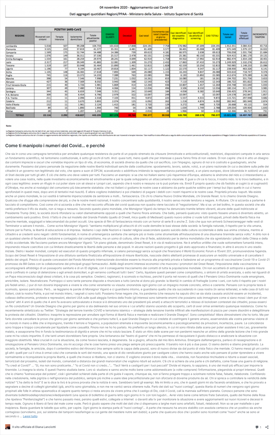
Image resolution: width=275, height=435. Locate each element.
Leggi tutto (30, 416)
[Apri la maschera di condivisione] (267, 426)
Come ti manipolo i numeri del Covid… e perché (55, 145)
